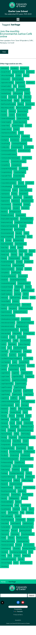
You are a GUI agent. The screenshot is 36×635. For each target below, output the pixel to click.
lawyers (4, 366)
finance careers (14, 258)
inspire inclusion (6, 312)
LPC (17, 405)
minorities (4, 412)
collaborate (5, 147)
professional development (9, 459)
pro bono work (29, 452)
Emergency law (15, 211)
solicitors (16, 509)
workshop (4, 566)
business (12, 111)
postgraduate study (7, 448)
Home (3, 582)
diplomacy (15, 201)
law (9, 348)
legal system (17, 394)
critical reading (6, 186)
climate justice (26, 140)
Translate (20, 611)
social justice (26, 505)
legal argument (26, 373)
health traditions (6, 294)
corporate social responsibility (10, 179)
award (27, 93)
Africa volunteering (7, 75)
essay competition (7, 237)
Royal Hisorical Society (8, 491)
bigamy (20, 104)
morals (12, 416)
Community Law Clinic (18, 161)
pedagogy (11, 430)
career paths (5, 125)
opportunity (14, 426)
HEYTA (26, 294)
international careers (7, 323)
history (25, 297)
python (28, 473)
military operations (25, 409)
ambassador (5, 79)
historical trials (15, 297)
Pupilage (25, 469)
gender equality (18, 265)
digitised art (5, 201)
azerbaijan (12, 97)
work (16, 563)
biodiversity (30, 104)
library (22, 398)
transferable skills (22, 541)
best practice (26, 100)
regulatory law (6, 480)
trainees (11, 538)
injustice (3, 308)
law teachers (5, 362)
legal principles (20, 383)
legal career (5, 376)
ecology (26, 204)
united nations (5, 548)
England (22, 226)
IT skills (12, 337)
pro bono (4, 452)
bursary (3, 111)
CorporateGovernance (8, 183)
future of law (5, 265)
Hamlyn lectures (6, 290)
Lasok (3, 348)
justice (3, 344)
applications (20, 82)
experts (32, 251)
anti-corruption (18, 79)
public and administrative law (23, 466)
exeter (20, 247)
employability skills (26, 219)
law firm (13, 355)
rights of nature (29, 487)
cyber (15, 190)
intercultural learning (7, 315)
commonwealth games (8, 154)
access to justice (18, 72)
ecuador (16, 208)
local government (7, 405)
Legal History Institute (19, 380)
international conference (25, 323)
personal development (25, 430)
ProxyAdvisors (5, 466)
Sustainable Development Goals (22, 527)
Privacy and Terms (18, 614)
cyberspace (5, 194)
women (21, 559)
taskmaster (4, 530)
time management (27, 534)
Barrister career (6, 100)
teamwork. (4, 534)
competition (5, 165)
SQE (22, 512)
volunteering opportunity (18, 552)
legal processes (6, 387)
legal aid (15, 373)
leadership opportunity (17, 366)
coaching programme (19, 143)
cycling (14, 194)
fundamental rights (7, 262)
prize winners (21, 448)
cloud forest (5, 143)
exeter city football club (8, 251)
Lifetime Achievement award (10, 401)
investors (4, 337)
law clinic (4, 351)
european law (18, 240)
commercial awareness (8, 151)
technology (15, 534)
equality (18, 233)
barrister (27, 97)
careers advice (6, 129)
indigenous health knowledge (10, 305)
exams (13, 247)
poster (26, 441)
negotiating (14, 419)
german (28, 269)
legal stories (28, 391)
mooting (3, 416)
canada (3, 115)
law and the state (20, 348)
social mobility (5, 509)
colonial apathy (17, 147)
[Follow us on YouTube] (23, 602)
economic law (5, 208)
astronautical (18, 93)
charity (16, 129)
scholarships (16, 495)
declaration (23, 194)
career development (7, 118)
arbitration (30, 82)
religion (16, 480)
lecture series (13, 369)
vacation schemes (28, 548)
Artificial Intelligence (7, 90)
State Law (30, 512)
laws (14, 362)
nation (28, 416)
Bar (20, 97)
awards (3, 97)
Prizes (30, 448)
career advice (21, 115)
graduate (4, 280)
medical (13, 409)
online (19, 423)
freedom (25, 258)
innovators (13, 308)
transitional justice (7, 545)
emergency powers (7, 215)
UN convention (28, 545)
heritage (17, 294)
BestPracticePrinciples (8, 104)
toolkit (3, 538)
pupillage (4, 473)
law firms (22, 355)
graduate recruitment (8, 283)
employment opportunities (23, 222)
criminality (29, 183)
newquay (4, 423)
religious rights (27, 480)
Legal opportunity (7, 383)
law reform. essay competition (11, 358)
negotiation (25, 419)
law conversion (16, 351)
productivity (14, 455)
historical (4, 297)
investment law (29, 333)
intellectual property (20, 312)
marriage (25, 405)
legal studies (5, 394)
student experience (7, 520)
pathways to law (27, 426)
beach (16, 100)
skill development (6, 505)
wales (3, 555)
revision (18, 487)
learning (30, 366)
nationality (4, 419)
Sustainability (5, 527)
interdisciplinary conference (9, 319)
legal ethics (29, 376)
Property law (19, 462)
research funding (6, 487)
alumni (26, 75)
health (17, 290)
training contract (22, 538)
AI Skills (18, 75)
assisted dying (5, 93)
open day (4, 426)
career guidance (22, 118)
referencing (30, 477)
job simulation (5, 340)
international (26, 319)
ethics (29, 237)
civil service (14, 140)
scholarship (4, 495)
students (30, 520)
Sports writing (13, 512)
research (4, 484)
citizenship (25, 136)
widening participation (8, 559)
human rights (5, 301)
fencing (14, 254)
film (21, 254)
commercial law (24, 151)
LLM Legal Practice (28, 401)
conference (23, 168)
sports (3, 512)
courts (21, 183)
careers (28, 125)
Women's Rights (6, 563)
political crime (5, 441)
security (3, 498)
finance (3, 258)
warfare (17, 555)
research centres (15, 484)
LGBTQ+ (14, 398)
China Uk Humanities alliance (10, 136)
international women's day (9, 330)
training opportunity (7, 541)
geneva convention (7, 269)
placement (13, 437)
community (4, 161)
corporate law (18, 176)
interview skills (5, 333)
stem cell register (6, 516)
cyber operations (25, 190)
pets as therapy (6, 434)
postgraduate (5, 444)
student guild (20, 520)
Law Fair (4, 355)
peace (3, 430)
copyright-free (6, 176)
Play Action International (26, 437)
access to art (5, 72)
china (21, 133)
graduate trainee (6, 287)
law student (28, 358)
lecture (3, 369)
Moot (25, 412)
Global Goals (16, 272)
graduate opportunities (18, 280)
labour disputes (24, 344)
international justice (7, 326)
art (15, 86)
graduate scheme (24, 283)
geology (19, 269)
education (25, 208)
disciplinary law (27, 201)
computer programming (8, 168)
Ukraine (18, 545)
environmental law (7, 233)
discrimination (5, 204)
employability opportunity (9, 219)
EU (2, 240)
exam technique (20, 244)
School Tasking (27, 495)
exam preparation (6, 244)
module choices (15, 412)
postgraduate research (20, 444)
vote (30, 552)
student (18, 516)
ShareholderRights (7, 502)
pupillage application (16, 473)
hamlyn (28, 287)
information (26, 305)
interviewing (17, 333)
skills (16, 505)
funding (19, 262)
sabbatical (22, 491)
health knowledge (27, 290)
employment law (6, 222)
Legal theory (28, 394)
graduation (18, 287)
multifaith (20, 416)
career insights (5, 122)
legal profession (20, 387)
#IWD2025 (4, 68)
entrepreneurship (6, 229)
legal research (6, 391)
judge (15, 340)
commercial (28, 147)
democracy (17, 197)
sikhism (18, 502)
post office (16, 441)
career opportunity (20, 122)
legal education (17, 376)
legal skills (17, 391)
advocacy (30, 72)
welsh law (26, 555)
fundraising (28, 262)
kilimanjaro (12, 344)
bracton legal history (23, 108)
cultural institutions (20, 186)
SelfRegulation (14, 498)
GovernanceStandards (8, 276)
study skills (4, 523)
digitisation (27, 197)
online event (28, 423)
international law (22, 326)
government (23, 276)
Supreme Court (28, 523)
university (17, 548)
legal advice (5, 373)
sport (31, 509)
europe (8, 240)
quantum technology (7, 477)
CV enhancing (5, 190)
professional (25, 455)
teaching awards (25, 530)
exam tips (4, 247)
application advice (7, 82)
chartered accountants (8, 133)
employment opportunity (9, 226)
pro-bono (4, 455)
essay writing (20, 237)
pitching (3, 437)
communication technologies (10, 158)
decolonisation (6, 197)
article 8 (21, 86)
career (12, 115)
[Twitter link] (2, 602)
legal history (5, 380)
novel (12, 423)
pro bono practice (15, 452)
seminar (24, 498)
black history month (7, 108)
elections (4, 211)
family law (4, 254)
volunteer (4, 552)
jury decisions (25, 340)
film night (28, 254)
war (9, 555)
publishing (16, 469)
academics (24, 68)
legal (23, 369)
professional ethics (26, 459)
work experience (26, 563)
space (24, 509)
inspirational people (25, 308)
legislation (4, 398)
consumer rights (19, 172)
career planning (17, 125)
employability (20, 215)
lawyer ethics (24, 362)
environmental (19, 229)
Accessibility (18, 620)
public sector (5, 469)
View (4, 52)
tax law (14, 530)
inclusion (15, 301)
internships (24, 330)
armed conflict (6, 86)
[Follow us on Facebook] (18, 602)
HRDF (32, 297)
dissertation (17, 204)
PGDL (16, 434)
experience (23, 251)
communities (27, 158)
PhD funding (25, 434)
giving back (5, 272)
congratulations (6, 172)
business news (22, 111)
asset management (23, 90)
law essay (27, 351)
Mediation (4, 409)
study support (15, 523)
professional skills (6, 462)
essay (26, 233)
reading (20, 477)
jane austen (21, 337)
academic (14, 68)
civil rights (4, 140)
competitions (16, 165)
